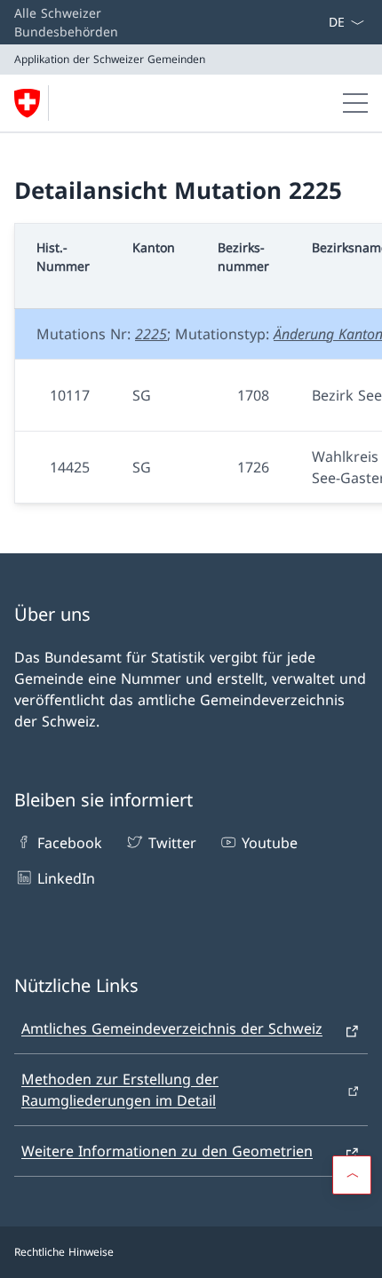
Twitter (171, 843)
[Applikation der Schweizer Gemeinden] (34, 103)
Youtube (270, 843)
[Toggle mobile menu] (355, 103)
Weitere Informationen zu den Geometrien (167, 1151)
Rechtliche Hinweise (64, 1251)
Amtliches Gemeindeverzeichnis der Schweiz (171, 1028)
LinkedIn (66, 878)
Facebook (69, 843)
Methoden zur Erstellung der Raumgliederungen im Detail (120, 1089)
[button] (351, 1175)
